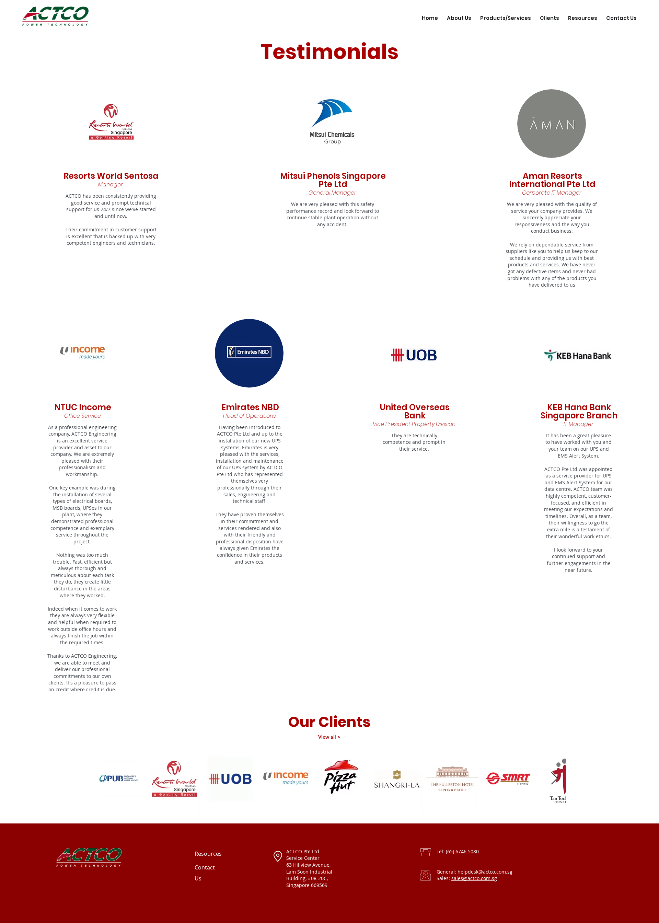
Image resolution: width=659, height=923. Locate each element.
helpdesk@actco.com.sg (485, 871)
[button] (505, 15)
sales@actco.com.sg (474, 878)
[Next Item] (554, 778)
